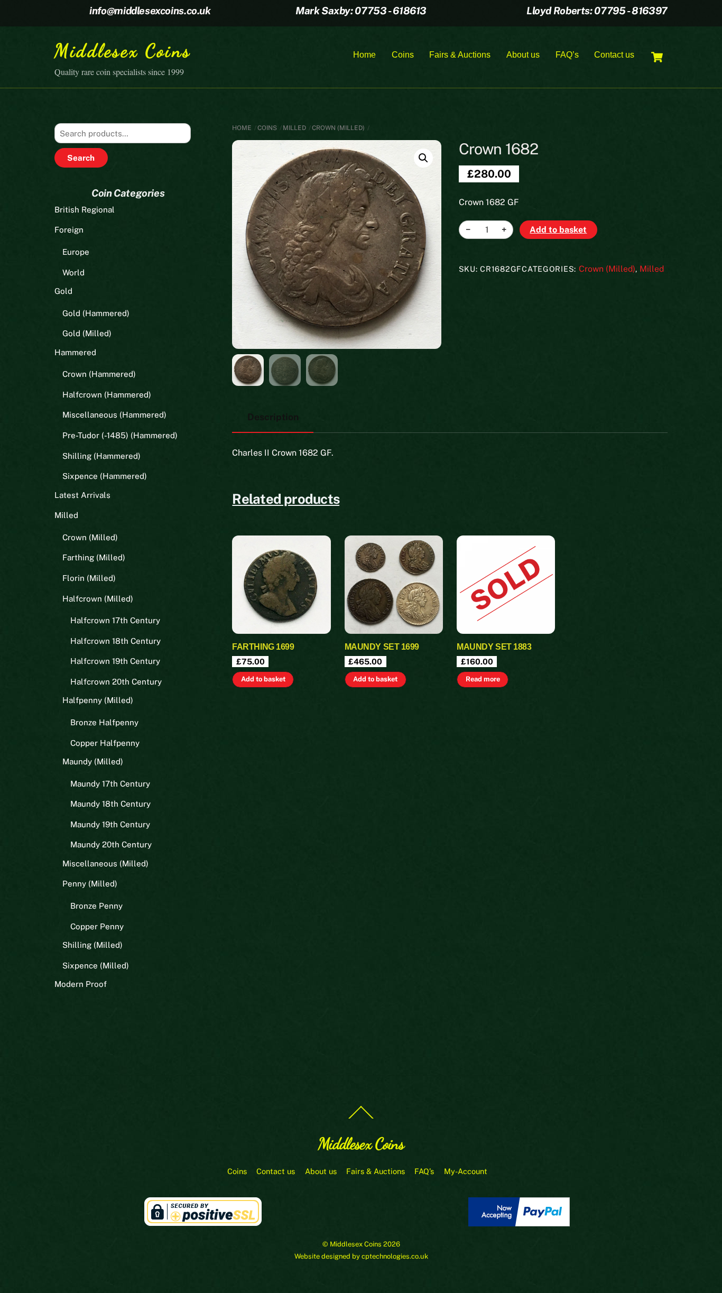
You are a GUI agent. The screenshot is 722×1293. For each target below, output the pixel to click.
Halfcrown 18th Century (115, 640)
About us (523, 54)
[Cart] (657, 57)
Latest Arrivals (82, 495)
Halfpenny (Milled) (97, 700)
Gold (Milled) (87, 333)
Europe (75, 251)
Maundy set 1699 (382, 646)
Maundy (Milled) (92, 761)
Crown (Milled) (338, 128)
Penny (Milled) (89, 883)
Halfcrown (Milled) (97, 598)
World (73, 272)
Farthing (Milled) (93, 557)
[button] (423, 158)
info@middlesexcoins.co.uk (149, 10)
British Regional (84, 209)
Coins (403, 54)
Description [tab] (273, 416)
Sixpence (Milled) (95, 965)
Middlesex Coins (356, 1244)
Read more (483, 679)
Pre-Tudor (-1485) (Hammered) (120, 435)
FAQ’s (567, 54)
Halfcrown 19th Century (115, 661)
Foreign (69, 229)
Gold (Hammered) (95, 313)
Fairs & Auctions (459, 54)
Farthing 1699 (263, 646)
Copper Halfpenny (105, 742)
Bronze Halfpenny (104, 722)
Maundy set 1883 (494, 646)
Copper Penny (97, 926)
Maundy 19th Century (110, 824)
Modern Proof (80, 984)
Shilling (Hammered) (101, 455)
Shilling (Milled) (92, 944)
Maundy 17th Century (110, 783)
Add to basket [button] (263, 679)
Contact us (614, 54)
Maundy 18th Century (110, 803)
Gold (63, 291)
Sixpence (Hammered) (104, 476)
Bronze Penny (96, 905)
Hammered (75, 352)
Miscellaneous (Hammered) (114, 414)
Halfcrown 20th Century (116, 681)
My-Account (465, 1171)
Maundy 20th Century (111, 844)
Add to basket (558, 230)
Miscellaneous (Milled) (105, 863)
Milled (294, 128)
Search (81, 157)
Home (364, 54)
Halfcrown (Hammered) (106, 394)
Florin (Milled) (89, 578)
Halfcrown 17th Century (115, 620)
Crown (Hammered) (99, 374)
